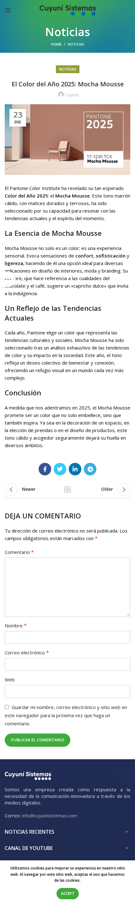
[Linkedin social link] (75, 469)
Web (10, 679)
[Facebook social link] (45, 469)
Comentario (19, 552)
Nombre (16, 625)
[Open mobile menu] (8, 10)
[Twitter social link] (60, 469)
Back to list (67, 489)
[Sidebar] (8, 279)
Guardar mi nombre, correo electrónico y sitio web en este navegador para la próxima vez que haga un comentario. (66, 715)
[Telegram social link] (90, 469)
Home (56, 44)
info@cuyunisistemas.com (49, 815)
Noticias (76, 44)
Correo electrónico (27, 652)
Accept (67, 893)
